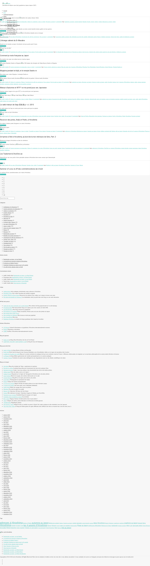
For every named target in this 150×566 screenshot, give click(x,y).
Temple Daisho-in (117, 67)
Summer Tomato (7, 358)
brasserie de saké (56, 99)
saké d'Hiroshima (143, 99)
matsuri (132, 82)
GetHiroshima (6, 291)
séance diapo (7, 133)
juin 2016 (5, 483)
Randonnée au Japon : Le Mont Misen (13, 552)
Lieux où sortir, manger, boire (46, 116)
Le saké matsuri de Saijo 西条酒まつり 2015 (17, 105)
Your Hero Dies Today (9, 406)
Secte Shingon (108, 67)
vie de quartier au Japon (24, 84)
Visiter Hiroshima (126, 116)
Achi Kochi (6, 366)
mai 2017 (5, 466)
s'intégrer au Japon (121, 52)
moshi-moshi (6, 387)
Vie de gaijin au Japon (40, 52)
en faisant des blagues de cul (64, 52)
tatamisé (16, 84)
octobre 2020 (7, 430)
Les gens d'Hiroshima (15, 37)
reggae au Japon (122, 525)
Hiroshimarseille (7, 307)
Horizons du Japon (8, 370)
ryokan (100, 21)
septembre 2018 (7, 451)
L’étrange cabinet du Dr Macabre (12, 40)
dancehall (91, 523)
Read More (3, 31)
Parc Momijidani (92, 67)
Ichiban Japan (6, 372)
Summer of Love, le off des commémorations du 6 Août (21, 169)
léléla (78, 99)
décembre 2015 (7, 493)
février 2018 (6, 455)
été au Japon (119, 131)
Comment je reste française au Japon (14, 55)
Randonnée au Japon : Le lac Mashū (12, 259)
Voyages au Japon (50, 21)
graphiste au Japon (131, 523)
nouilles (2, 150)
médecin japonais (105, 37)
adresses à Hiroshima (70, 131)
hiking (144, 523)
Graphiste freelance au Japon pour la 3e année (15, 265)
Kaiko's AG (6, 340)
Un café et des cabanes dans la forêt (13, 267)
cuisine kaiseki (78, 21)
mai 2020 (5, 432)
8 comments (50, 52)
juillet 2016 (6, 482)
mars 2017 (6, 468)
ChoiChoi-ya (107, 148)
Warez (81, 165)
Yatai (56, 528)
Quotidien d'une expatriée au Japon (12, 397)
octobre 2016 (7, 476)
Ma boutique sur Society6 (10, 311)
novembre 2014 (7, 514)
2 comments (50, 37)
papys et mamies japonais (112, 99)
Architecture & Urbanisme (10, 207)
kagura (114, 82)
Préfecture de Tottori (106, 525)
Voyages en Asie (7, 251)
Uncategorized (7, 243)
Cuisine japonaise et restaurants (18, 21)
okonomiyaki (93, 99)
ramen (96, 21)
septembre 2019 (7, 443)
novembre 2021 (7, 419)
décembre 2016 (7, 472)
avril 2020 (6, 434)
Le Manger (6, 356)
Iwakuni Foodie (7, 374)
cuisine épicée (124, 148)
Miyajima (84, 67)
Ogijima (5, 393)
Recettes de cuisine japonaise (11, 235)
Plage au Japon (82, 525)
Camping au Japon (92, 131)
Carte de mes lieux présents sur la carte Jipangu (16, 306)
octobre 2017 (7, 461)
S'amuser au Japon (107, 116)
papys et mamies (101, 99)
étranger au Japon (86, 82)
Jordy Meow (6, 379)
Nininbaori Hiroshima (8, 319)
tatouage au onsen (107, 21)
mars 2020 (6, 436)
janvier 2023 (6, 415)
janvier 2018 (6, 457)
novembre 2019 (7, 441)
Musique (24, 165)
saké (137, 99)
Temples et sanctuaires (31, 528)
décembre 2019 (7, 440)
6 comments (36, 99)
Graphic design (7, 212)
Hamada (125, 131)
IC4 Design (6, 327)
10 (4, 195)
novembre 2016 (7, 474)
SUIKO (5, 331)
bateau (61, 523)
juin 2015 (5, 503)
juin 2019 (5, 445)
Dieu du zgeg (64, 67)
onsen (92, 21)
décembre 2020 (7, 426)
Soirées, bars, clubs (59, 116)
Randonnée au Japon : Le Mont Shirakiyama (14, 553)
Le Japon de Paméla (8, 385)
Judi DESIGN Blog (7, 309)
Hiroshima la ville (7, 216)
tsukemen (7, 150)
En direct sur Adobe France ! (10, 263)
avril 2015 (6, 504)
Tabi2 (4, 400)
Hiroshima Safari (7, 293)
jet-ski (129, 131)
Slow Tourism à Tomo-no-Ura (11, 546)
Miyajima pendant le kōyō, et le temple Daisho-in (18, 71)
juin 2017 (5, 464)
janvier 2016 (6, 491)
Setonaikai (13, 133)
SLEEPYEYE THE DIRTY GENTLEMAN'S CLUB (14, 342)
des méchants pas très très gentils (78, 37)
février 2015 (6, 508)
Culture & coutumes (32, 21)
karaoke (13, 525)
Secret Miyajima (100, 67)
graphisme (116, 523)
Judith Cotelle (5, 21)
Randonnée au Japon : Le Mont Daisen (23, 275)
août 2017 (6, 462)
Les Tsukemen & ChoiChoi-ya (11, 154)
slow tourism (21, 528)
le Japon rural (19, 525)
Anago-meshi (47, 67)
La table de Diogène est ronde (11, 354)
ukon (16, 101)
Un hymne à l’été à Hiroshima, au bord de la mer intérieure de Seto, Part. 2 (28, 137)
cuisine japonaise (133, 148)
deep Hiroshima (142, 148)
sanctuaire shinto (9, 84)
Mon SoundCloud (7, 317)
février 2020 (6, 438)
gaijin (106, 82)
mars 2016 (6, 487)
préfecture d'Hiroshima (94, 525)
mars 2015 (6, 506)
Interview (5, 218)
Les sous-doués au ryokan (10, 25)
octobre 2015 (7, 497)
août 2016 (6, 480)
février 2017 (6, 470)
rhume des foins (115, 37)
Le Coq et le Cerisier (8, 383)
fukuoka (84, 21)
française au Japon (77, 52)
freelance (111, 523)
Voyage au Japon (135, 116)
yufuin (114, 21)
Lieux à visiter (41, 21)
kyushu (88, 21)
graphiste (121, 523)
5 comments (58, 21)
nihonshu (87, 99)
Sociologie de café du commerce (30, 37)
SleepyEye (67, 165)
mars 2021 (6, 424)
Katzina (5, 381)
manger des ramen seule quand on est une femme (102, 52)
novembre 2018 (7, 449)
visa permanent (42, 528)
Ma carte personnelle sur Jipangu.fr (12, 297)
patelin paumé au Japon (126, 99)
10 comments (65, 82)
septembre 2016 (7, 478)
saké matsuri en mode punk (7, 101)
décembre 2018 (7, 447)
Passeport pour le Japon (9, 395)
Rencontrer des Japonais (95, 116)
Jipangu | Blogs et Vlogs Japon (11, 295)
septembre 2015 (7, 499)
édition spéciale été (106, 131)
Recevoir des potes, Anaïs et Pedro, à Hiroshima (18, 120)
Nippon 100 (6, 391)
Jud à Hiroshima (8, 532)
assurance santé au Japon (62, 37)
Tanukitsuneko (7, 402)
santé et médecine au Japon (127, 37)
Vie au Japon (43, 37)
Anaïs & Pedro (7, 350)
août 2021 (6, 420)
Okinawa (54, 525)
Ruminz (5, 329)
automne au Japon (69, 21)
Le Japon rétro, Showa (9, 222)
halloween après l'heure (94, 37)
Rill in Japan (6, 399)
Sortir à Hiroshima (117, 116)
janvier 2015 (6, 510)
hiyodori (110, 82)
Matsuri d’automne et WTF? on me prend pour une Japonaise (23, 88)
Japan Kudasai (7, 376)
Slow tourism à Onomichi (20, 283)
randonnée (115, 525)
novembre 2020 (7, 428)
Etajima (113, 131)
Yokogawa (59, 528)
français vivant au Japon (98, 82)
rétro (128, 525)
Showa (8, 528)
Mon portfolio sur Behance (10, 315)
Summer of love (75, 165)
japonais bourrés (72, 99)
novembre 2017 (7, 459)
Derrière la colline (8, 368)
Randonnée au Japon (8, 233)
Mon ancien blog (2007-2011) (11, 313)
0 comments (75, 116)
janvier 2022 (6, 417)
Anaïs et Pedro (85, 116)
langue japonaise (7, 220)
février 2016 (6, 489)
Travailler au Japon (34, 131)
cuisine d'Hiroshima (116, 148)
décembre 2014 (7, 512)
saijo (134, 99)
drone (98, 131)
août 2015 (6, 501)
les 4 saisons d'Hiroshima (75, 67)
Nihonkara (6, 389)
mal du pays (85, 52)
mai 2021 (5, 422)
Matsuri (23, 82)
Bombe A (48, 165)
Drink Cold (6, 352)
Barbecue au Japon (82, 131)
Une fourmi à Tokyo (8, 404)
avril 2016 (6, 485)
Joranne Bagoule (7, 378)
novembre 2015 (7, 495)
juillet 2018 (6, 453)
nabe (136, 82)
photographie (73, 525)
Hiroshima (64, 99)
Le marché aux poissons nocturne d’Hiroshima (15, 261)
